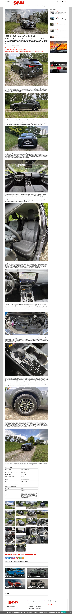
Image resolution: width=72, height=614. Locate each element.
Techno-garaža (22, 6)
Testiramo (16, 6)
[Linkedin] (10, 558)
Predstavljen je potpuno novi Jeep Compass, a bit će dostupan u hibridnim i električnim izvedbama (24, 51)
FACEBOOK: (7, 593)
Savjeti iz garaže (30, 6)
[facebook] (62, 1)
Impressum (50, 604)
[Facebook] (6, 558)
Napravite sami (37, 6)
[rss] (53, 601)
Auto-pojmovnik (38, 606)
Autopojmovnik (44, 6)
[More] (23, 558)
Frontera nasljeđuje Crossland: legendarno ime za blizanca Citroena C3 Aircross (14, 586)
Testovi (11, 6)
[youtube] (57, 1)
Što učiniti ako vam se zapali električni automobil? (58, 51)
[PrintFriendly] (21, 558)
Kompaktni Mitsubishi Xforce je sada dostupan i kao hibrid (16, 47)
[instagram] (60, 1)
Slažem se (63, 612)
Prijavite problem (52, 6)
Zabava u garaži (59, 6)
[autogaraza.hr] (17, 4)
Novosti (7, 6)
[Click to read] (15, 573)
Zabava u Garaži (38, 608)
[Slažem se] (70, 612)
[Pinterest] (17, 558)
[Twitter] (8, 558)
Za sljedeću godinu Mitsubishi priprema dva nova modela (16, 49)
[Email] (19, 558)
